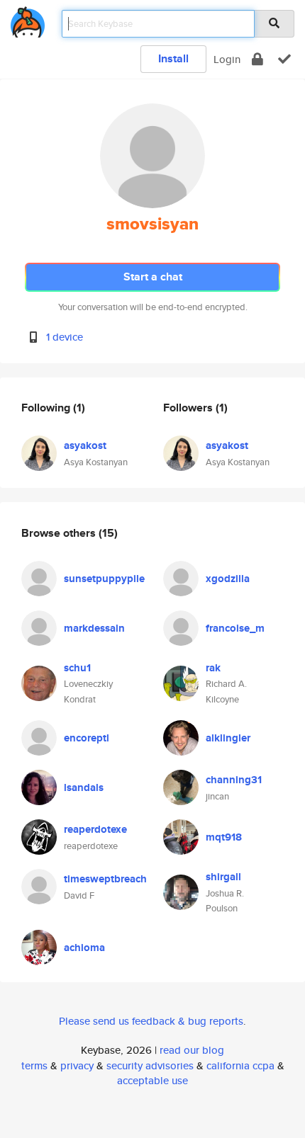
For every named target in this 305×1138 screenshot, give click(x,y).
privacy (77, 1065)
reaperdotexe (95, 829)
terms (34, 1065)
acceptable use (152, 1080)
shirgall (223, 876)
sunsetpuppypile (104, 578)
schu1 (77, 668)
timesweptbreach (105, 879)
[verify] (284, 59)
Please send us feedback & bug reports (151, 1020)
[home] (28, 19)
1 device (64, 336)
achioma (84, 947)
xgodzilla (228, 578)
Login (227, 59)
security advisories (150, 1065)
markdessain (94, 628)
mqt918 (224, 837)
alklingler (228, 738)
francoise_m (235, 628)
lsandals (84, 787)
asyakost (85, 445)
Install (173, 58)
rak (213, 668)
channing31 (234, 779)
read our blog (192, 1049)
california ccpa (240, 1065)
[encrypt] (257, 59)
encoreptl (86, 738)
